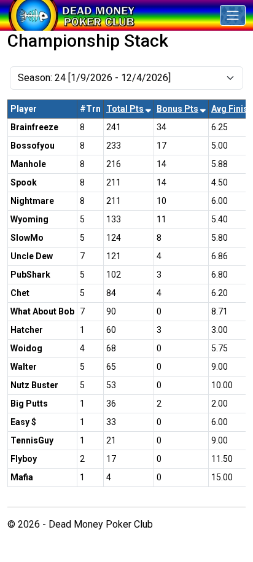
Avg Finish (232, 109)
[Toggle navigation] (233, 15)
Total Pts (125, 109)
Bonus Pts (177, 109)
